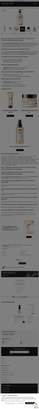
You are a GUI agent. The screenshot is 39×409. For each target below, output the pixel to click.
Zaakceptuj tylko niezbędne (10, 403)
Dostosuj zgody (21, 403)
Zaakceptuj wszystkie (30, 403)
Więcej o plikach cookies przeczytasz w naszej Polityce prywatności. (13, 400)
